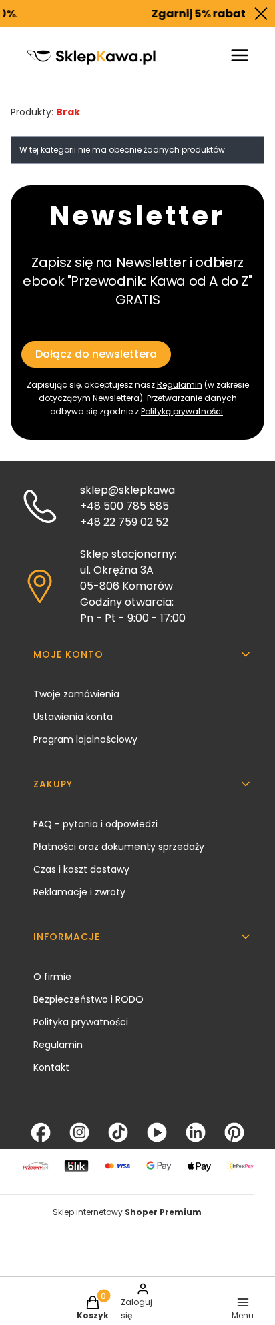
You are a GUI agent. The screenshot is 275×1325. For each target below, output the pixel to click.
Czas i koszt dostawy (81, 869)
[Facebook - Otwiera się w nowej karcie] (40, 1132)
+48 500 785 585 (124, 506)
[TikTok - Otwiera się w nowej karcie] (118, 1132)
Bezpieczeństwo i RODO (88, 999)
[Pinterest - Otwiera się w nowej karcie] (234, 1132)
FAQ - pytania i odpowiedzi (95, 824)
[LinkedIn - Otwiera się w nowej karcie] (195, 1132)
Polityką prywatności (182, 411)
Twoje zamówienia (76, 694)
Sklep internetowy (127, 1212)
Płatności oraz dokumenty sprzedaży (118, 846)
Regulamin (179, 384)
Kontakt (51, 1067)
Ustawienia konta (73, 716)
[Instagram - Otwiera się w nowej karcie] (79, 1132)
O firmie (52, 976)
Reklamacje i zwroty (79, 892)
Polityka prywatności (80, 1022)
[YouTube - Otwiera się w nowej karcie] (157, 1132)
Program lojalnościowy (85, 739)
